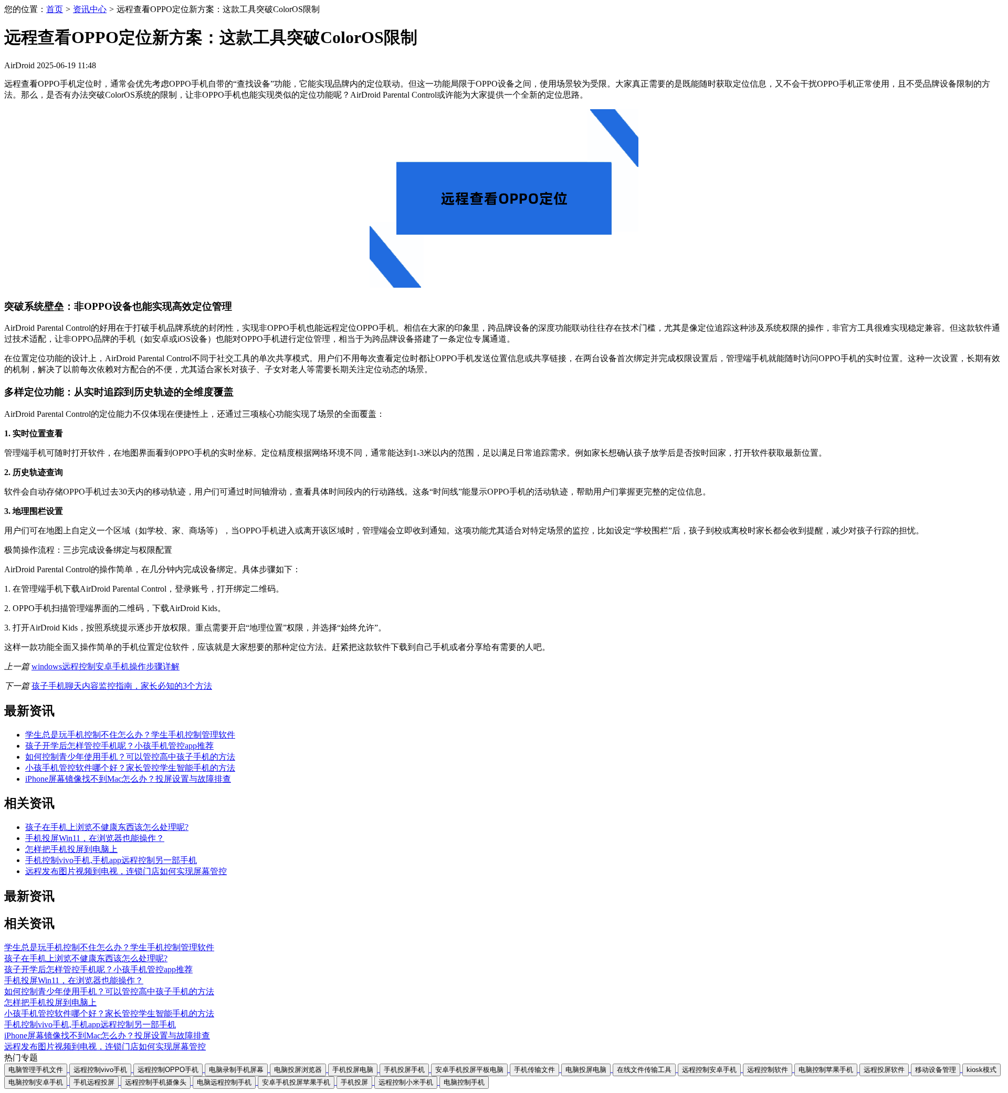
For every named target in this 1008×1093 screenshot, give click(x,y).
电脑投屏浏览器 (298, 1070)
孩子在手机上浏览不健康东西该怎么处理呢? (106, 827)
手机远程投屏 (94, 1082)
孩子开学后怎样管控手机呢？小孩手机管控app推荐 (119, 745)
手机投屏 (354, 1082)
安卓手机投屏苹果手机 (296, 1082)
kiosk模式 (981, 1070)
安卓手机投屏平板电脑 (469, 1070)
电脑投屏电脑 (585, 1070)
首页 (54, 9)
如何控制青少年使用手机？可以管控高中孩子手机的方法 (130, 756)
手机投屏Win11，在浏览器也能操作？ (94, 838)
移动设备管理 (935, 1070)
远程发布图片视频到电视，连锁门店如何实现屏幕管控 (126, 871)
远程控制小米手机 (406, 1082)
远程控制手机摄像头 (155, 1082)
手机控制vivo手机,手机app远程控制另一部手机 (111, 860)
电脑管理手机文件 (35, 1070)
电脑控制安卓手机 (35, 1082)
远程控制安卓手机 (709, 1070)
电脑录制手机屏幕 (236, 1070)
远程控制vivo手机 (100, 1070)
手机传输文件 (534, 1070)
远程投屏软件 (884, 1070)
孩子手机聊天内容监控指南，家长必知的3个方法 (122, 685)
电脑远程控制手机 (224, 1082)
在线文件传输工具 (644, 1070)
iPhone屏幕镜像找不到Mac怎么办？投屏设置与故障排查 (128, 778)
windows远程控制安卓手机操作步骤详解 (106, 666)
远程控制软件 (767, 1070)
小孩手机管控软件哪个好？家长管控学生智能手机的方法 (130, 767)
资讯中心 (90, 9)
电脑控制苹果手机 (826, 1070)
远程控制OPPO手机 (168, 1070)
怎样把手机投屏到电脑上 (71, 849)
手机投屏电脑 (352, 1070)
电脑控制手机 (464, 1082)
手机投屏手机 (404, 1070)
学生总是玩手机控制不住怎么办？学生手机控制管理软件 (130, 734)
